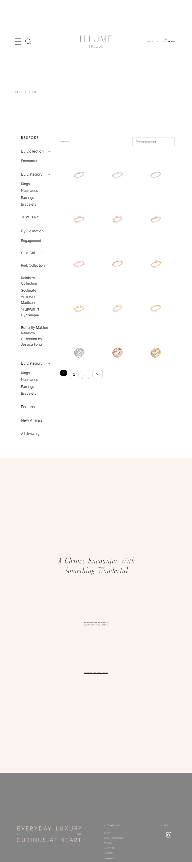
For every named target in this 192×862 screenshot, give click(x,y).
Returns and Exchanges (113, 838)
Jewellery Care (110, 848)
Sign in (150, 42)
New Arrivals (31, 420)
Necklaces (29, 190)
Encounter (29, 161)
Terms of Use (109, 853)
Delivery (107, 833)
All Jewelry (30, 433)
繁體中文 (173, 42)
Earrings (27, 197)
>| (98, 374)
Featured (28, 406)
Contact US (109, 858)
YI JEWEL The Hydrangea (32, 312)
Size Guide (108, 843)
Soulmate (28, 290)
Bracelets (28, 204)
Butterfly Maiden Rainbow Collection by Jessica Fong (34, 335)
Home (18, 92)
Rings (33, 92)
